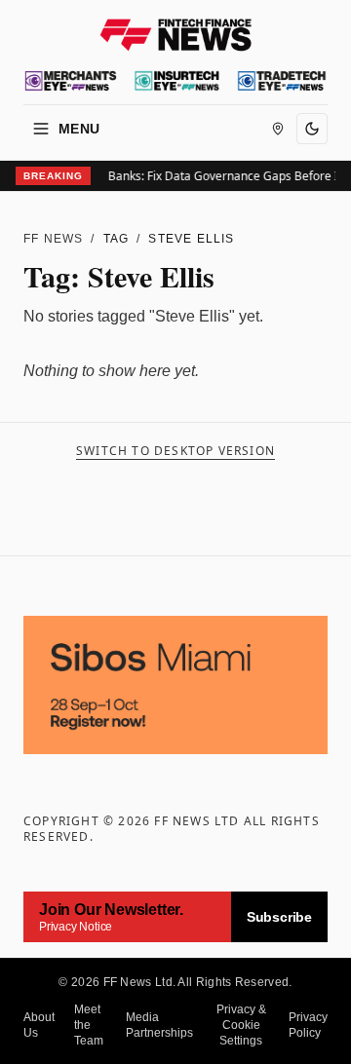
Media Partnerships (159, 1025)
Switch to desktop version (175, 451)
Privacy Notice (75, 926)
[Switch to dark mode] (312, 128)
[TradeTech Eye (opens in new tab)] (282, 81)
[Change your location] (278, 128)
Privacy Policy (308, 1025)
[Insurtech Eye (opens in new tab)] (177, 81)
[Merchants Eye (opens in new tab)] (70, 81)
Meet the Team (88, 1025)
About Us (39, 1025)
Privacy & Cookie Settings (241, 1025)
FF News (53, 239)
